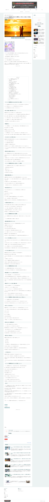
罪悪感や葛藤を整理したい (12, 84)
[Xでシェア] (12, 37)
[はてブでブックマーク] (19, 37)
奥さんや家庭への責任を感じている (13, 79)
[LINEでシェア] (23, 37)
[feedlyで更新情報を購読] (39, 26)
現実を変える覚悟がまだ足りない (12, 82)
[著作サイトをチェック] (38, 26)
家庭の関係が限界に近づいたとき (12, 88)
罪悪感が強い (10, 80)
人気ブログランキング (7, 437)
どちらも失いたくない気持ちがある (13, 81)
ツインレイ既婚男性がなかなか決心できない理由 (14, 78)
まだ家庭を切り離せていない (12, 86)
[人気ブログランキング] (6, 436)
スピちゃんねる (11, 430)
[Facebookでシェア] (16, 37)
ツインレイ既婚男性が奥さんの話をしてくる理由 (14, 83)
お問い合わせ (19, 489)
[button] (44, 45)
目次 (17, 77)
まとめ (9, 99)
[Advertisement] (18, 71)
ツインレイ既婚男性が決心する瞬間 (12, 87)
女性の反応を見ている (11, 85)
